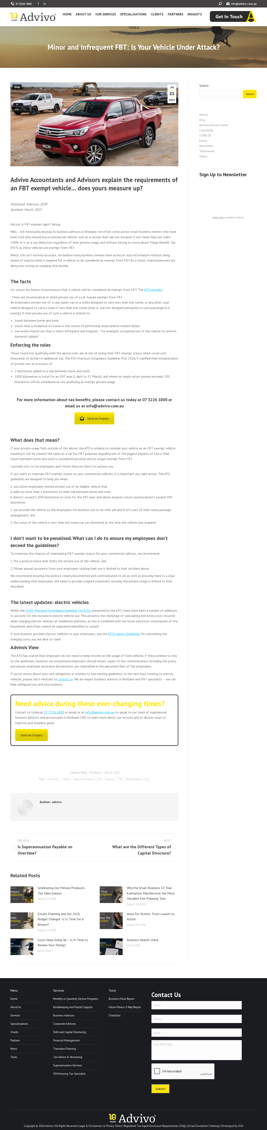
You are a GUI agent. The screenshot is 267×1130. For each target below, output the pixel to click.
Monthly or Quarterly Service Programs (75, 999)
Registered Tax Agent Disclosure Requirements (151, 1126)
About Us (15, 1007)
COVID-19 (205, 135)
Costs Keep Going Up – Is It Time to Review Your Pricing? (63, 942)
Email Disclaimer (198, 1126)
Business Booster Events (213, 125)
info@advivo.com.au (244, 3)
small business (133, 779)
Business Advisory (63, 1015)
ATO (99, 779)
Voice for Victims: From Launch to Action (151, 916)
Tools (13, 1057)
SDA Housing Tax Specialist (69, 1073)
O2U (240, 1126)
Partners (15, 1040)
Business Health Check (143, 940)
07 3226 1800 (23, 3)
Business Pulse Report (121, 999)
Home (14, 999)
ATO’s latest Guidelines (124, 634)
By (95, 772)
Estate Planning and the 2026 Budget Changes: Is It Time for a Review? (60, 919)
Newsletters (206, 146)
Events (203, 141)
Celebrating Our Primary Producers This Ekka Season (61, 890)
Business (110, 779)
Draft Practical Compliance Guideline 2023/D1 (58, 610)
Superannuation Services (67, 1065)
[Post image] (21, 894)
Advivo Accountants (83, 779)
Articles (203, 115)
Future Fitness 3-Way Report (125, 1007)
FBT (120, 779)
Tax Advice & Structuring (67, 1057)
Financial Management (66, 1040)
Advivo (66, 779)
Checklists (115, 1015)
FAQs (183, 1126)
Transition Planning (64, 1049)
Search (204, 86)
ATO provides (153, 290)
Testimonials (207, 151)
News (13, 1049)
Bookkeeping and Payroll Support (72, 1007)
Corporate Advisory (64, 1024)
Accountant (53, 779)
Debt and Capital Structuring (69, 1032)
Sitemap (214, 1126)
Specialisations (19, 1024)
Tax (146, 779)
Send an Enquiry (98, 418)
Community (206, 130)
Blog (17, 87)
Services (15, 1015)
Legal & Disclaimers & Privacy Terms (100, 1126)
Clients (14, 1032)
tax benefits (79, 399)
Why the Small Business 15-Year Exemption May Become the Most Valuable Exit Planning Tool (151, 893)
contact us (65, 679)
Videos (203, 156)
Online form (218, 217)
